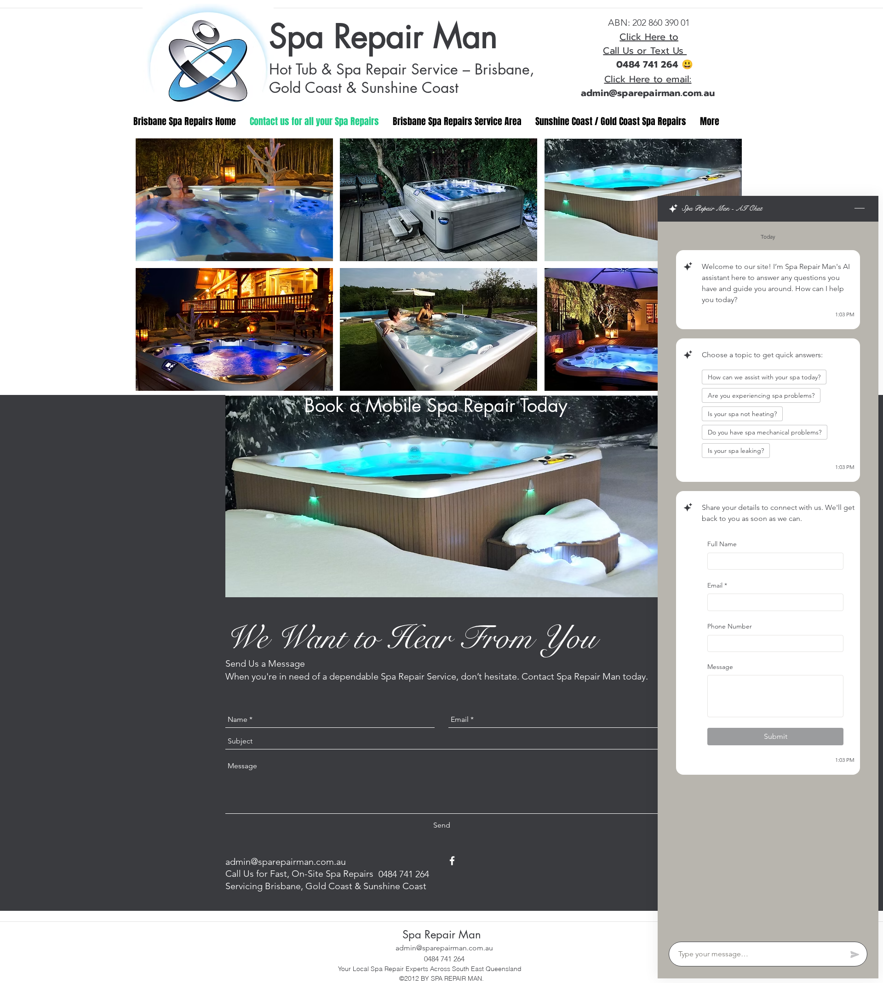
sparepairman (648, 93)
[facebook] (452, 861)
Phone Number (729, 626)
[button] (234, 199)
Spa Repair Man (383, 36)
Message (720, 666)
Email (717, 585)
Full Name (722, 544)
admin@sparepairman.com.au (285, 861)
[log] (768, 579)
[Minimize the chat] (859, 208)
